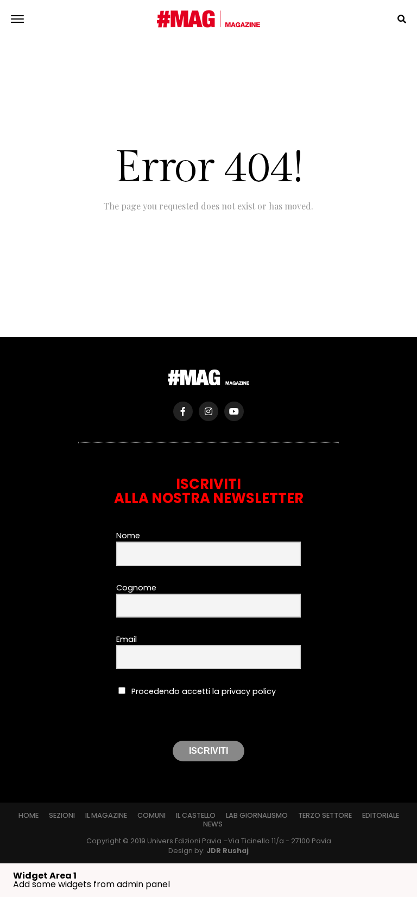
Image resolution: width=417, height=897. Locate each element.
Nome (128, 535)
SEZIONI (62, 815)
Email (126, 639)
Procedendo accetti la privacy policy (202, 691)
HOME (28, 815)
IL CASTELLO (196, 815)
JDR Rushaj (227, 850)
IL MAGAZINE (106, 815)
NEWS (213, 824)
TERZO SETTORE (325, 815)
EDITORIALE (380, 815)
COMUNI (151, 815)
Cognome (136, 587)
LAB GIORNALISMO (257, 815)
